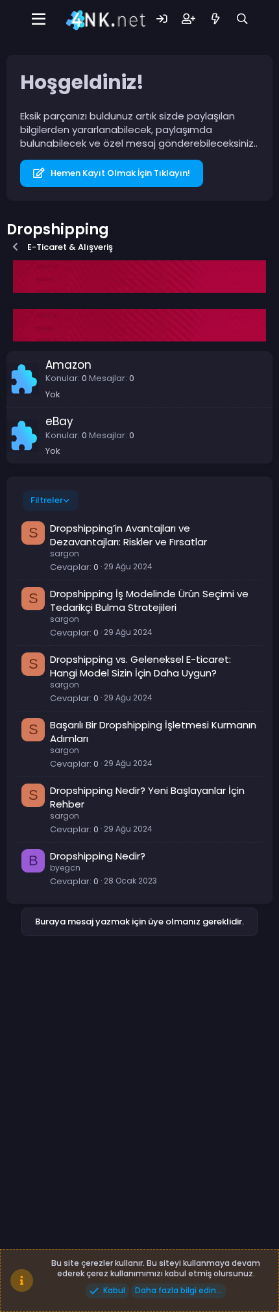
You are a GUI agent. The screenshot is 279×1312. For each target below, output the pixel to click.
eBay (59, 421)
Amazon (68, 365)
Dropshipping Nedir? (97, 856)
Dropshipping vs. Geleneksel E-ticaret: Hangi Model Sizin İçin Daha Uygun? (140, 666)
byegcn (65, 867)
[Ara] (242, 19)
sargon (64, 553)
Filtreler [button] (46, 500)
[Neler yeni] (215, 19)
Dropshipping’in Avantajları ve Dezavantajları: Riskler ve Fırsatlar (128, 535)
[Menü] (38, 19)
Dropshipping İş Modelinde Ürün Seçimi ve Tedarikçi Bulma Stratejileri (149, 600)
